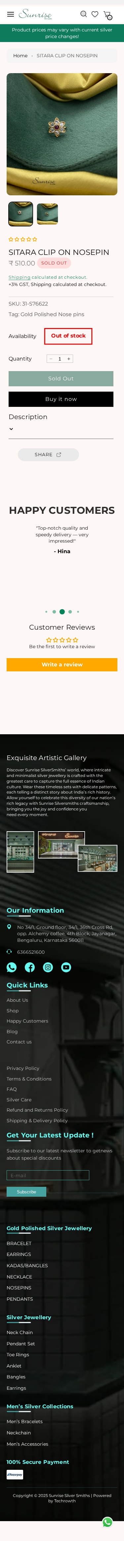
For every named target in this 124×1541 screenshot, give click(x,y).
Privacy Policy (23, 1068)
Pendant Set (21, 1344)
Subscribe (26, 1191)
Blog (12, 1032)
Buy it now (61, 399)
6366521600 (31, 952)
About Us (17, 1000)
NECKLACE (19, 1277)
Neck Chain (20, 1332)
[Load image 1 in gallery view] (20, 214)
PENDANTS (20, 1299)
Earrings (16, 1388)
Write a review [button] (62, 664)
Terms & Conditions (29, 1079)
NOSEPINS (19, 1288)
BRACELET (19, 1243)
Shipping (20, 277)
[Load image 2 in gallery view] (47, 214)
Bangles (16, 1377)
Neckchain (19, 1433)
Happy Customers (27, 1021)
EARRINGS (19, 1254)
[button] (11, 14)
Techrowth (65, 1500)
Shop (13, 1011)
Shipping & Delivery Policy (37, 1121)
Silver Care (19, 1100)
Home (20, 56)
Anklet (14, 1366)
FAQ (12, 1089)
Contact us (19, 1042)
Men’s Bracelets (25, 1421)
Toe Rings (18, 1355)
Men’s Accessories (27, 1444)
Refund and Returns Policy (37, 1110)
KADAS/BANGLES (27, 1266)
